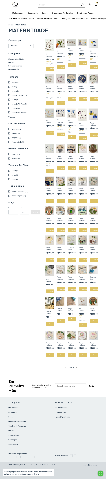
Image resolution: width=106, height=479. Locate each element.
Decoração (12, 440)
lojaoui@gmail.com (62, 417)
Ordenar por (15, 40)
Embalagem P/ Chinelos (62, 13)
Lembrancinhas (14, 69)
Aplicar (35, 212)
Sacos (44, 13)
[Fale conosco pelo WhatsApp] (100, 473)
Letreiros (11, 62)
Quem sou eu (13, 444)
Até (21, 208)
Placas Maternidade (16, 59)
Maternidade (17, 13)
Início (10, 25)
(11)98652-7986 (61, 412)
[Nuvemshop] (89, 465)
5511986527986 (61, 408)
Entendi (36, 474)
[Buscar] (82, 4)
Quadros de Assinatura (87, 13)
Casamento (33, 13)
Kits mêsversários (15, 66)
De (9, 208)
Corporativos (13, 435)
